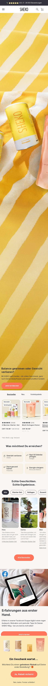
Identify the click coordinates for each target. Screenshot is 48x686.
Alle (5, 492)
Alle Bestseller (24, 558)
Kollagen (31, 492)
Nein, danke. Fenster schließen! (24, 682)
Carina (23, 530)
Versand (16, 438)
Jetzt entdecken (12, 386)
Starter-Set (17, 492)
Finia (3, 530)
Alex (41, 530)
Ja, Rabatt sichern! (24, 674)
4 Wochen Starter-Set (10, 425)
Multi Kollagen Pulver (31, 425)
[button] (37, 9)
